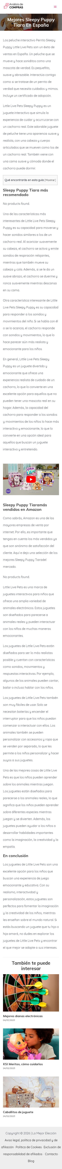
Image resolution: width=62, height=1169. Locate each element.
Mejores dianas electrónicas (23, 1016)
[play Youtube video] (31, 479)
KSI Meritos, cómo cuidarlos (23, 1064)
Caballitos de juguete (18, 1112)
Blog (31, 1161)
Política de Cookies (29, 1147)
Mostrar (50, 180)
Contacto (51, 1154)
